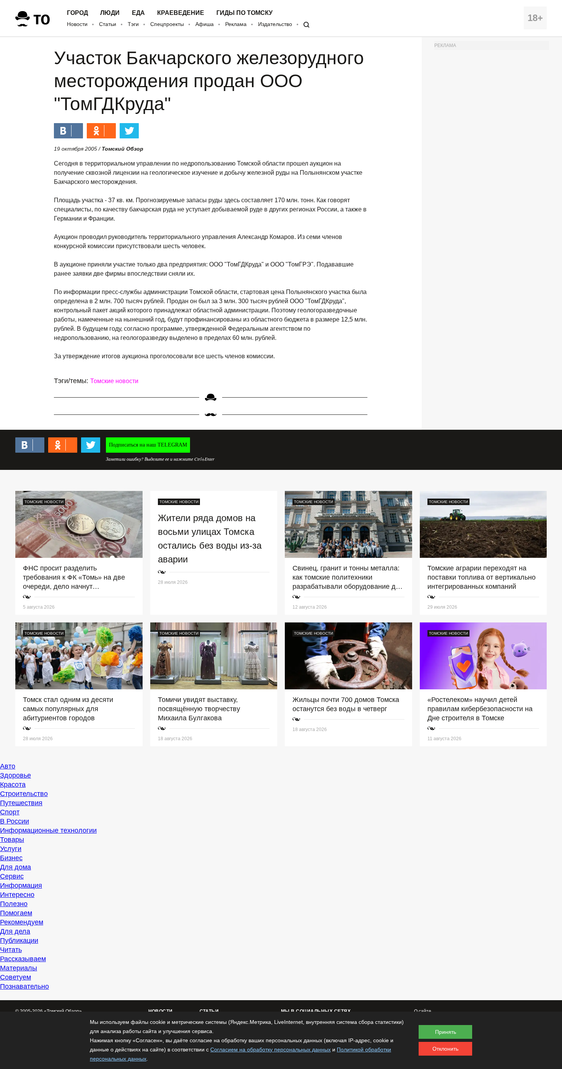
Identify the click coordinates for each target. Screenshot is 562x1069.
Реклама (236, 24)
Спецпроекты (167, 24)
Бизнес (11, 858)
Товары (12, 839)
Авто (7, 766)
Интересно (17, 894)
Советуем (15, 977)
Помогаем (16, 913)
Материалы (18, 968)
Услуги (10, 849)
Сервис (12, 876)
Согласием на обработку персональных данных (270, 1049)
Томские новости (114, 381)
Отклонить (445, 1049)
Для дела (15, 931)
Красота (13, 784)
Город (77, 13)
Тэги (133, 24)
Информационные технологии (48, 830)
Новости (77, 24)
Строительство (24, 794)
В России (14, 821)
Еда (138, 13)
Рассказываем (23, 959)
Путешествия (21, 803)
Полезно (14, 904)
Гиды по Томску (244, 13)
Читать (11, 950)
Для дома (15, 867)
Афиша (204, 24)
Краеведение (180, 13)
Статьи (107, 24)
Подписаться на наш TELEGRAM (148, 445)
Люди (110, 13)
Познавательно (24, 986)
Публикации (19, 940)
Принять (445, 1032)
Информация (21, 885)
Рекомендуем (21, 922)
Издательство (275, 24)
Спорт (9, 812)
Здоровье (15, 775)
